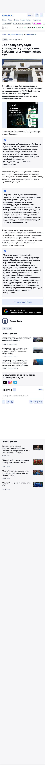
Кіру (41, 390)
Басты (4, 34)
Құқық (28, 20)
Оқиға (22, 20)
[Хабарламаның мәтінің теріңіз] (22, 396)
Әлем (10, 20)
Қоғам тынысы (31, 34)
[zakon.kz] (8, 15)
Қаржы (16, 20)
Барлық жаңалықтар (15, 34)
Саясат (4, 20)
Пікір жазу (38, 402)
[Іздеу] (37, 15)
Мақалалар (37, 20)
